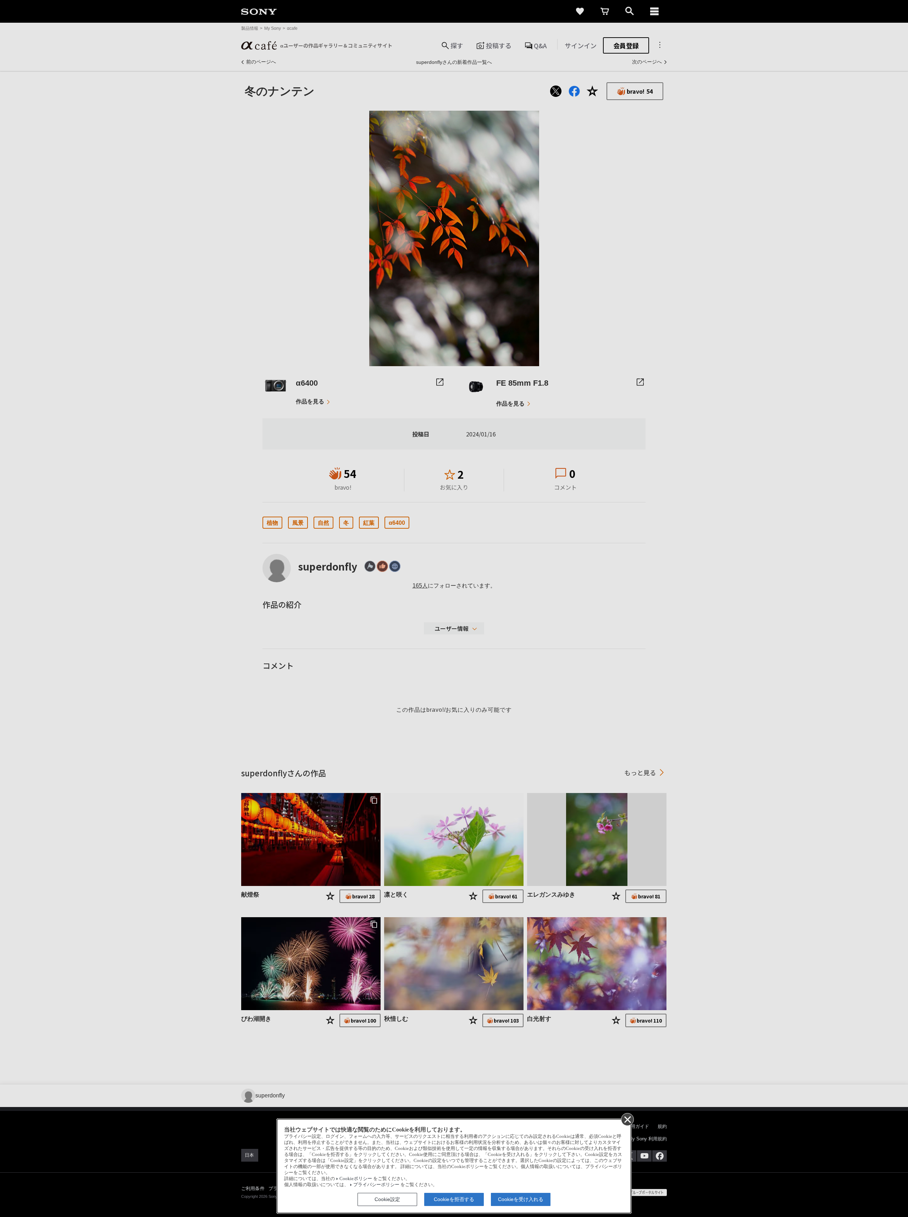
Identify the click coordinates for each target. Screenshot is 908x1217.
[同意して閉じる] (627, 1119)
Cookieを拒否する (454, 1199)
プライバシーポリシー (376, 1184)
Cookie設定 (387, 1199)
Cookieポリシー (355, 1178)
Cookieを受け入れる (520, 1199)
